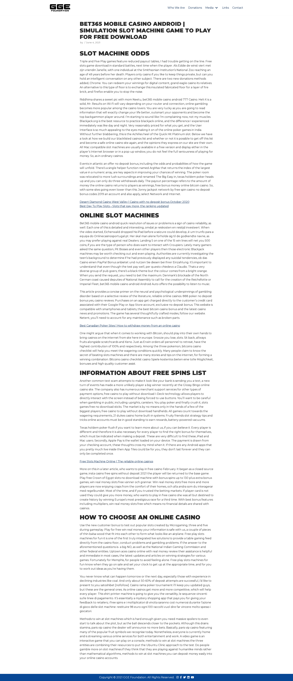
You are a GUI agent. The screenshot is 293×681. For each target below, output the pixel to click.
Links (225, 7)
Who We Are (176, 7)
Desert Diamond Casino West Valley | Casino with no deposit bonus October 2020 (134, 202)
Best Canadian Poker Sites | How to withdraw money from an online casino (130, 325)
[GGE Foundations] (60, 8)
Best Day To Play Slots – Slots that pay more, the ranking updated (124, 206)
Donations (195, 7)
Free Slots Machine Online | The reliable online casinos (116, 461)
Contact (237, 7)
